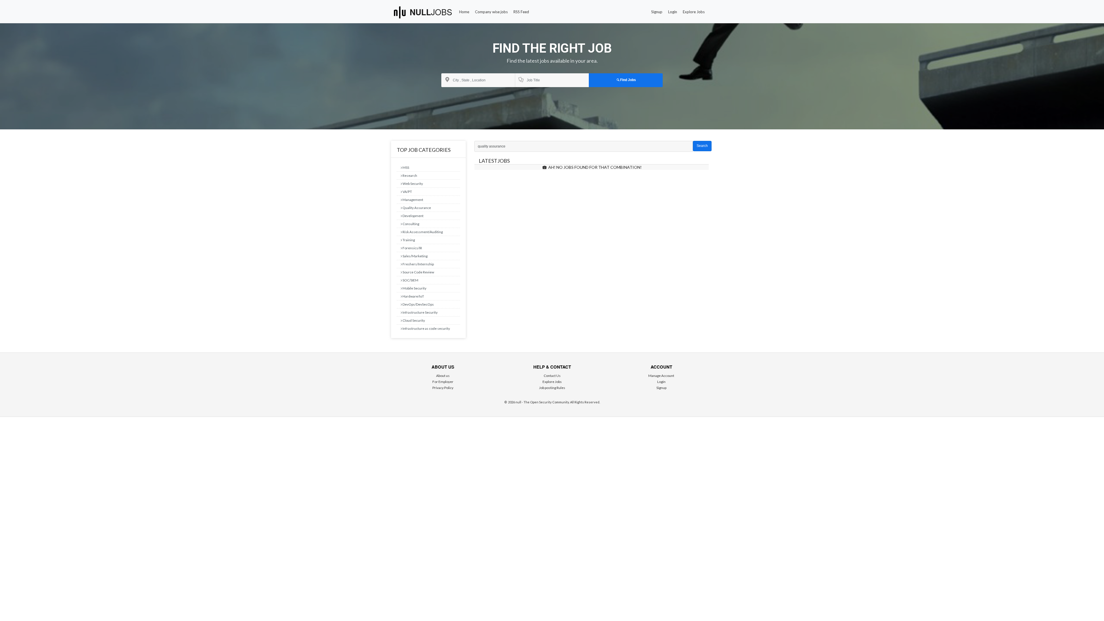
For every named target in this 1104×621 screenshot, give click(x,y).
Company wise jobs (491, 11)
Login (672, 11)
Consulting (410, 224)
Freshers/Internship (418, 264)
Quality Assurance (416, 208)
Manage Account (661, 375)
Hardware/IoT (413, 296)
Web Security (412, 183)
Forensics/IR (412, 248)
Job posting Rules (552, 388)
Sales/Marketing (415, 256)
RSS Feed (521, 11)
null (431, 12)
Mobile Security (414, 288)
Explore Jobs (694, 11)
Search (702, 146)
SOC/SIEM (410, 280)
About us (443, 375)
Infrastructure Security (420, 312)
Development (412, 216)
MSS (405, 167)
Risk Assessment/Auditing (422, 232)
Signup (656, 11)
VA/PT (407, 191)
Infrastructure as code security (426, 328)
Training (408, 240)
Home (464, 11)
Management (412, 200)
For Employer (442, 381)
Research (409, 175)
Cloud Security (413, 320)
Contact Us (552, 375)
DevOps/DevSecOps (418, 304)
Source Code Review (418, 272)
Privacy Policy (442, 388)
